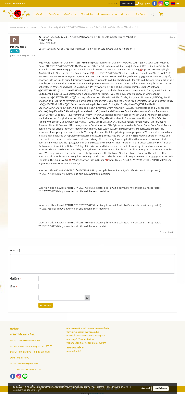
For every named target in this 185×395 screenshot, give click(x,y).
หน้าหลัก (39, 14)
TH (177, 3)
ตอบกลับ (46, 305)
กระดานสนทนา (18, 27)
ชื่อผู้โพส (15, 278)
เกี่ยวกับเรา (53, 14)
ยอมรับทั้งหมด (161, 388)
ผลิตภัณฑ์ (68, 14)
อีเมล (13, 286)
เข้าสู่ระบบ (112, 3)
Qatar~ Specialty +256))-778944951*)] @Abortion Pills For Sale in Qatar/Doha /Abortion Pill (89, 27)
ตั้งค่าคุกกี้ (145, 388)
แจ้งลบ (171, 37)
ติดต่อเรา (126, 14)
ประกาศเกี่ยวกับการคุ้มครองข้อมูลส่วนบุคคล (85, 335)
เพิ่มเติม (139, 14)
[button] (152, 14)
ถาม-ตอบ (33, 27)
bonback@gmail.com (28, 363)
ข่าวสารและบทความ (107, 14)
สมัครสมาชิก (127, 3)
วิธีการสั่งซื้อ (87, 14)
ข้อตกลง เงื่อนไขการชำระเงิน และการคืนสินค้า (86, 342)
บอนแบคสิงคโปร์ (73, 351)
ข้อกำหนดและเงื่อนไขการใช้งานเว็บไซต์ (82, 332)
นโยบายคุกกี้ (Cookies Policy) (80, 339)
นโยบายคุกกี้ (36, 390)
